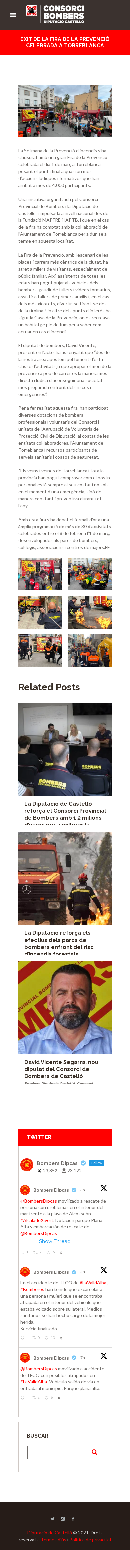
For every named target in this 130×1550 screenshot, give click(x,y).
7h (83, 1357)
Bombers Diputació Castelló (49, 1083)
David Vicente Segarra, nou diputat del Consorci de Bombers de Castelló (61, 1069)
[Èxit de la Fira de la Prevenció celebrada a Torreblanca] (65, 111)
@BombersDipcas (38, 1201)
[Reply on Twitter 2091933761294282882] (24, 1338)
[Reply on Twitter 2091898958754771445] (24, 1398)
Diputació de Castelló (49, 1532)
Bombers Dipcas (51, 1190)
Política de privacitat (90, 1539)
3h (83, 1189)
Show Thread (55, 1241)
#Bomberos (32, 1289)
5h (83, 1271)
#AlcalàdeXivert (36, 1220)
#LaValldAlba (93, 1282)
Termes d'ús (53, 1539)
